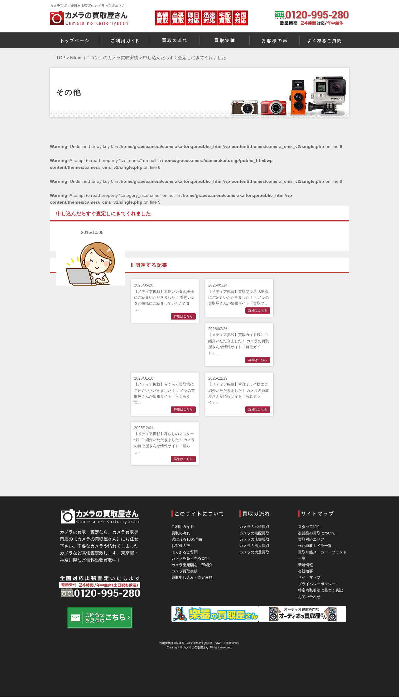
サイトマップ (309, 577)
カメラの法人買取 (254, 545)
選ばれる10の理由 (186, 539)
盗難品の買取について (316, 533)
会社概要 (305, 571)
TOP (60, 57)
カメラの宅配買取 (254, 533)
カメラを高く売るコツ (190, 558)
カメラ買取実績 (184, 571)
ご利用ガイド (182, 526)
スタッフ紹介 (309, 526)
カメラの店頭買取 (254, 539)
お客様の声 (180, 545)
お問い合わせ (309, 597)
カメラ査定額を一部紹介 (192, 565)
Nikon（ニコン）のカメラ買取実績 (104, 57)
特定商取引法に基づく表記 (320, 590)
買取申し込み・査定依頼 (192, 577)
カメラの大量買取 (254, 552)
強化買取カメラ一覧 (315, 545)
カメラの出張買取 (254, 526)
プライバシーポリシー (316, 584)
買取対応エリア (311, 539)
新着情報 (305, 565)
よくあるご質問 (184, 552)
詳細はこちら (183, 316)
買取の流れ (180, 533)
